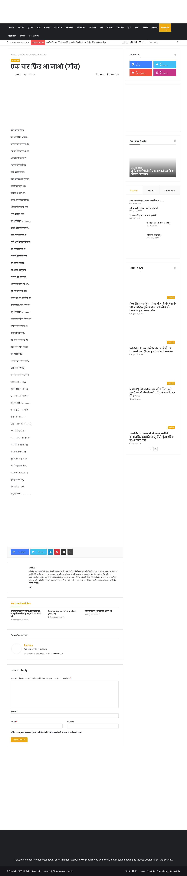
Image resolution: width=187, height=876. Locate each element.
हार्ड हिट (22, 36)
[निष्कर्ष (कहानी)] (137, 244)
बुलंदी (129, 27)
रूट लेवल (154, 27)
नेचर (101, 27)
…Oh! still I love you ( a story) (144, 208)
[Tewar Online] (27, 11)
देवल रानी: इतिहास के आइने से (143, 215)
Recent (151, 190)
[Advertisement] (123, 9)
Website (70, 722)
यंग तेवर (145, 27)
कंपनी (38, 27)
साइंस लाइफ (12, 36)
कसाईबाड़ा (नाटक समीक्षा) (158, 222)
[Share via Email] (63, 552)
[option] (153, 162)
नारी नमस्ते (92, 27)
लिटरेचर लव (165, 27)
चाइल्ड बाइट (69, 27)
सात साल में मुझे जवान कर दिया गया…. (147, 200)
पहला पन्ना (120, 27)
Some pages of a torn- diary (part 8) (62, 612)
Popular (134, 190)
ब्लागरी (137, 27)
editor (18, 74)
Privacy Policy (162, 871)
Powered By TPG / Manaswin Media (57, 871)
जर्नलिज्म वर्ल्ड (81, 27)
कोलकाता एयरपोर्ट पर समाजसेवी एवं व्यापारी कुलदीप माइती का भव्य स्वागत (151, 349)
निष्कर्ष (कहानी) (154, 235)
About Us (151, 871)
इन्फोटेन (30, 27)
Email (14, 722)
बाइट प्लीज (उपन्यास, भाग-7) (98, 611)
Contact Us (34, 36)
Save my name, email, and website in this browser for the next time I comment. (47, 732)
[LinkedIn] (50, 552)
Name (14, 711)
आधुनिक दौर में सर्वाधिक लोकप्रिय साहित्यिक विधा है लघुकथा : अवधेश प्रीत (26, 614)
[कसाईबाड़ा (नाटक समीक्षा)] (137, 226)
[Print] (70, 552)
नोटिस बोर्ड (110, 27)
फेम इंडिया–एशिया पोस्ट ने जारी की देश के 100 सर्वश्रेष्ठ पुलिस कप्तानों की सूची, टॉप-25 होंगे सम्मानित (153, 307)
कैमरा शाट (47, 27)
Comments (170, 190)
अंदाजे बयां (21, 27)
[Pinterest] (57, 552)
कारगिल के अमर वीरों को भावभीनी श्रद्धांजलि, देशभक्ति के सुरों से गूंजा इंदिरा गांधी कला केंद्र (76, 42)
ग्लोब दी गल (58, 27)
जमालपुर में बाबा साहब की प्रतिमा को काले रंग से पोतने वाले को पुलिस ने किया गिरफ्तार (152, 392)
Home (11, 27)
